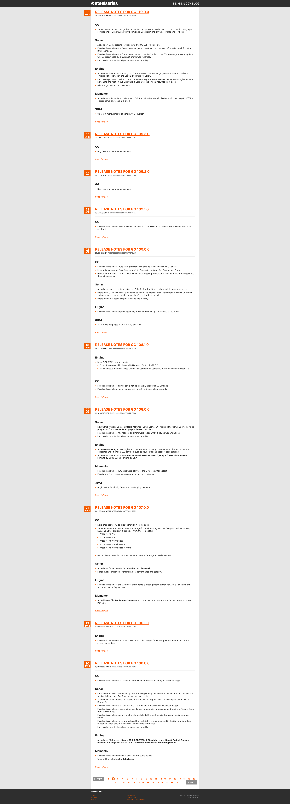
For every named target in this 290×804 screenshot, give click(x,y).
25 (138, 782)
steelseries (97, 791)
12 (161, 779)
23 (129, 782)
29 (157, 782)
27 (148, 782)
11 (156, 779)
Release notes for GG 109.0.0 (122, 249)
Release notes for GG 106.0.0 (122, 663)
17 (185, 779)
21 (119, 782)
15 (175, 779)
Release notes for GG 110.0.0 (122, 12)
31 (167, 782)
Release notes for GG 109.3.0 (122, 134)
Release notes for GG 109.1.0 (122, 209)
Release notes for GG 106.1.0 (122, 623)
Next (190, 782)
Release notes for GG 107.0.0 (122, 507)
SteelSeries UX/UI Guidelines (136, 799)
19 (194, 779)
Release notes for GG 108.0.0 (122, 409)
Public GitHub (131, 797)
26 (143, 782)
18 (189, 779)
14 (170, 779)
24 (134, 782)
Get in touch (131, 795)
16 (180, 779)
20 (115, 782)
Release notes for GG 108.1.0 (122, 345)
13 (165, 779)
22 (124, 782)
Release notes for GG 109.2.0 (122, 171)
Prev (99, 779)
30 (162, 782)
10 (151, 779)
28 (153, 782)
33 (176, 782)
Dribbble (93, 799)
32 (172, 782)
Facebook (94, 797)
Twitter (93, 795)
